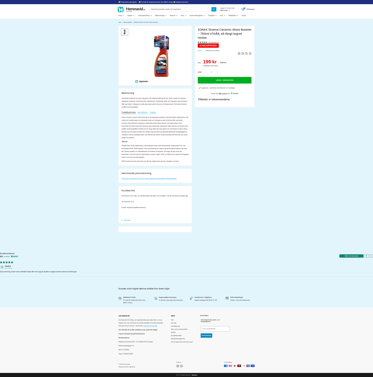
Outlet (244, 15)
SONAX (200, 50)
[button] (202, 42)
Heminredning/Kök (196, 15)
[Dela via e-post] (250, 53)
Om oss (173, 323)
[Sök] (213, 9)
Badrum (172, 15)
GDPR (173, 332)
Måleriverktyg (159, 15)
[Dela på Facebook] (239, 53)
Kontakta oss (175, 326)
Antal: (200, 72)
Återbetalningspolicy (178, 339)
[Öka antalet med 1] (217, 72)
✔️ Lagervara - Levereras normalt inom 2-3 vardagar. (217, 88)
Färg (120, 15)
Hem (120, 22)
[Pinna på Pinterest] (242, 53)
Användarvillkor (176, 335)
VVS (221, 15)
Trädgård (211, 15)
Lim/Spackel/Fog (144, 15)
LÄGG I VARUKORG (225, 80)
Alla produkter (127, 22)
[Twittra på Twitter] (246, 53)
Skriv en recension (351, 256)
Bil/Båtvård (232, 15)
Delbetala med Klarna (210, 66)
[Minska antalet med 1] (205, 72)
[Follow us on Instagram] (181, 366)
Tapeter (129, 15)
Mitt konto (224, 10)
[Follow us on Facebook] (177, 366)
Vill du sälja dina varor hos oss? (182, 342)
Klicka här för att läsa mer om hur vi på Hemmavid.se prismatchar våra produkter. (149, 178)
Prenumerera (206, 335)
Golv (182, 15)
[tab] (129, 112)
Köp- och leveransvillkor (179, 329)
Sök (172, 320)
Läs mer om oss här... (150, 326)
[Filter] (366, 256)
